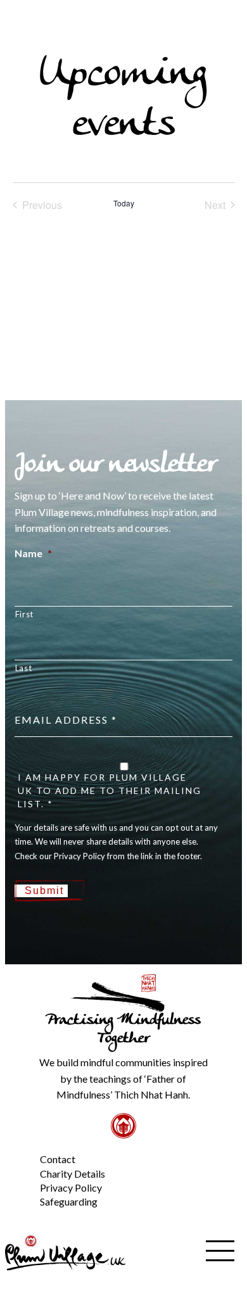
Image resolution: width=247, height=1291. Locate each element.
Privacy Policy (71, 1187)
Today (123, 203)
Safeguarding (69, 1201)
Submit (44, 890)
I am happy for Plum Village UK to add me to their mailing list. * (109, 790)
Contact (57, 1159)
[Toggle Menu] (18, 1149)
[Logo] (65, 1251)
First (24, 614)
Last (23, 668)
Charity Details (72, 1174)
